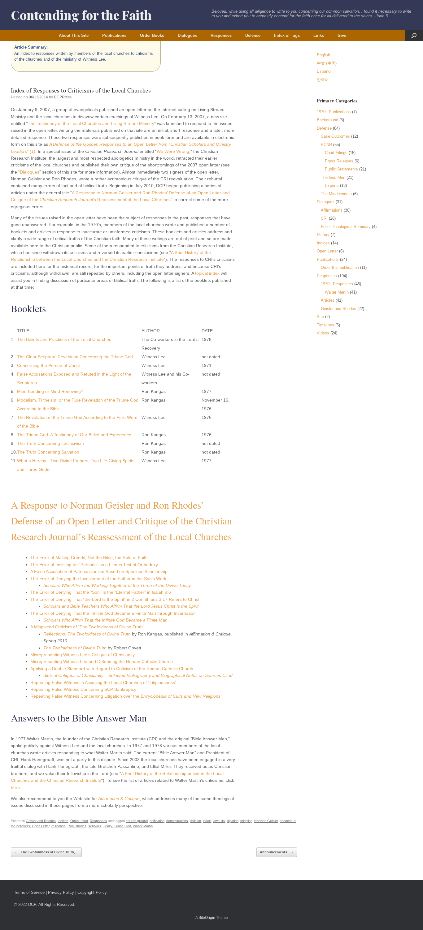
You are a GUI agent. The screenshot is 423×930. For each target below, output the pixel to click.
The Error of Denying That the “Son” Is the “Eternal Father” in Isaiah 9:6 (100, 592)
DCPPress (63, 97)
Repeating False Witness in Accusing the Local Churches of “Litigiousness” (103, 682)
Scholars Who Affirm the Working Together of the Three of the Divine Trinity (117, 585)
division (195, 821)
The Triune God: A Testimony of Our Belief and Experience (74, 434)
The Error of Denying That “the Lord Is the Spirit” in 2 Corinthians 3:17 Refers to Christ (114, 599)
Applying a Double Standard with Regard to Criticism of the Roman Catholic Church (111, 668)
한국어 (323, 79)
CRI (324, 218)
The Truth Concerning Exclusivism (50, 443)
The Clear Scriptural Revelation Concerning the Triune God (75, 356)
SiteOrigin (206, 917)
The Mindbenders (336, 194)
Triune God (122, 826)
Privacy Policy (61, 892)
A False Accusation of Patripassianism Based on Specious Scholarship (99, 571)
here (15, 787)
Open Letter (79, 821)
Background (327, 120)
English (323, 55)
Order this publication (340, 267)
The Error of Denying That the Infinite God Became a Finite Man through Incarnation (113, 613)
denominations (177, 821)
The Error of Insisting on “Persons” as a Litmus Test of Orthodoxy (94, 564)
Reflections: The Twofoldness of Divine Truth (87, 633)
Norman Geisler (266, 821)
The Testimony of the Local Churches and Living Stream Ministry (91, 123)
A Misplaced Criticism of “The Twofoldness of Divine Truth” (87, 626)
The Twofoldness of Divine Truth (75, 647)
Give (342, 35)
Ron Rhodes (77, 826)
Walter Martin (143, 826)
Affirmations (331, 210)
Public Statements (341, 169)
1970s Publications (334, 112)
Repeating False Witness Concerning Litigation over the (125, 696)
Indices (63, 821)
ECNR (326, 144)
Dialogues (187, 35)
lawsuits (219, 821)
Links (318, 35)
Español (324, 71)
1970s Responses (337, 284)
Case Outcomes (335, 136)
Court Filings (336, 152)
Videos (323, 333)
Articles (327, 300)
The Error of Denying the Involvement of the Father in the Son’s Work (98, 578)
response (58, 826)
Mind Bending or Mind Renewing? (50, 391)
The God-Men (333, 177)
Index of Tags (287, 35)
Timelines (325, 325)
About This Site (74, 35)
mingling (246, 821)
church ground (137, 821)
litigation (232, 821)
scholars (94, 826)
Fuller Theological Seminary (346, 226)
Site (320, 316)
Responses (221, 35)
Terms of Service (29, 892)
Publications (114, 35)
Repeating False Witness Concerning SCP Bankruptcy (83, 689)
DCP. (32, 904)
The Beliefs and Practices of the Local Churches (64, 339)
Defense (252, 35)
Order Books (152, 35)
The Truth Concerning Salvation (48, 452)
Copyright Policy (92, 892)
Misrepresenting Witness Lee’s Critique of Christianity (82, 654)
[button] (414, 35)
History (323, 234)
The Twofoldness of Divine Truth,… (46, 852)
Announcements (277, 852)
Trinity (107, 826)
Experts (332, 185)
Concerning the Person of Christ (48, 365)
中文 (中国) (327, 63)
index (207, 821)
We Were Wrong (173, 151)
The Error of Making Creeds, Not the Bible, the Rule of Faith (89, 557)
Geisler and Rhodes (41, 821)
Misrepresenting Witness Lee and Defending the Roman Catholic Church (101, 661)
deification (157, 821)
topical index (207, 273)
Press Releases (339, 161)
